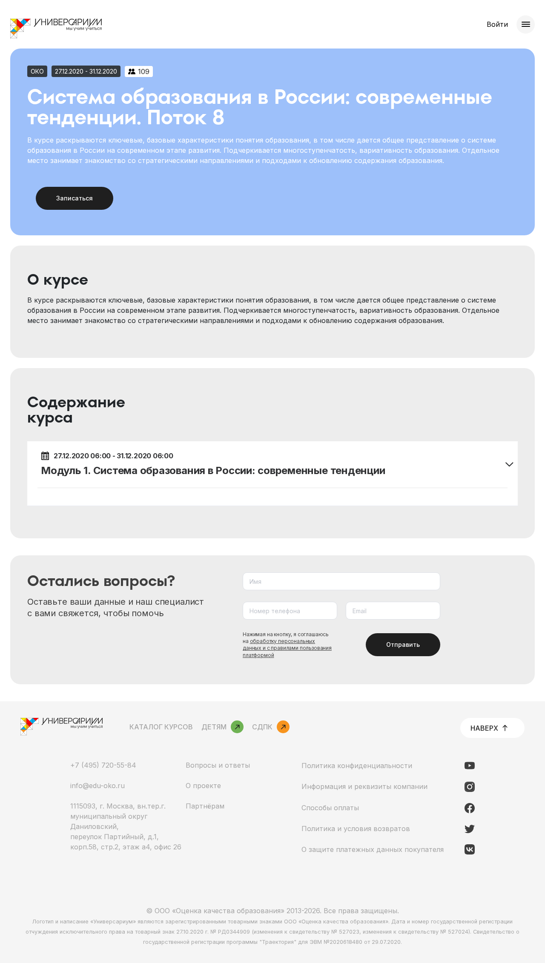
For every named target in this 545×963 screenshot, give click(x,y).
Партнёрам (205, 806)
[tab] (272, 464)
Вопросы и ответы (218, 765)
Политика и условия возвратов (355, 828)
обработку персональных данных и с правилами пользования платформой (287, 648)
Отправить (403, 644)
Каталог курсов (161, 727)
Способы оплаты (330, 807)
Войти (497, 24)
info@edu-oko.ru (97, 785)
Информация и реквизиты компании (364, 786)
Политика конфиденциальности (356, 765)
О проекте (203, 785)
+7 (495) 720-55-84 (103, 765)
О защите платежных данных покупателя (372, 849)
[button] (272, 464)
